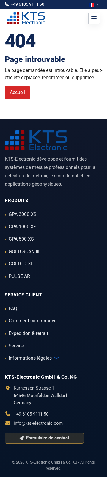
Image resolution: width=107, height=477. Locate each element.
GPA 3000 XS (23, 214)
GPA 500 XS (21, 239)
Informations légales (30, 358)
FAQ (13, 308)
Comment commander (32, 321)
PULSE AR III (22, 276)
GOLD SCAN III (24, 251)
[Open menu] (94, 18)
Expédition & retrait (28, 333)
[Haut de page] (96, 466)
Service (16, 346)
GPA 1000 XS (23, 227)
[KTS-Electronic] (36, 140)
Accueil (17, 92)
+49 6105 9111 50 (27, 4)
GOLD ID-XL (21, 264)
